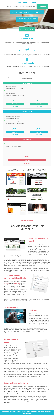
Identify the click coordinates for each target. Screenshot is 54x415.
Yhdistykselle (48, 411)
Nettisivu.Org (27, 2)
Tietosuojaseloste (21, 411)
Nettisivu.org (5, 411)
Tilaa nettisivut (27, 29)
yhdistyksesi (17, 283)
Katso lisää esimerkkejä (27, 220)
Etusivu (9, 6)
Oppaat (22, 6)
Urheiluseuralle (27, 413)
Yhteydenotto (30, 6)
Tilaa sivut (42, 7)
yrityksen (6, 283)
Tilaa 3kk (15, 104)
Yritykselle (41, 411)
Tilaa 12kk (39, 104)
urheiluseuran (32, 325)
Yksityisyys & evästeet (31, 411)
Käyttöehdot (13, 411)
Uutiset (16, 6)
